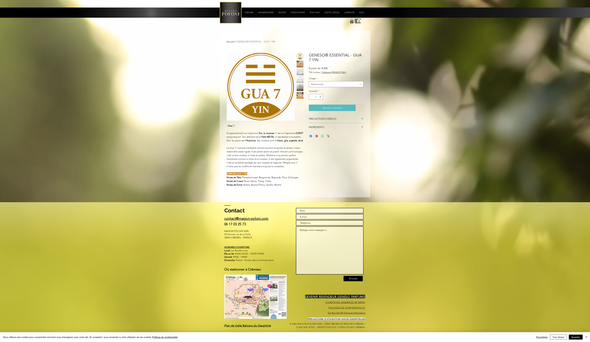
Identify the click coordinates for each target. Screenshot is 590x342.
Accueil (231, 41)
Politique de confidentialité (165, 337)
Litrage (313, 78)
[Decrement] (311, 96)
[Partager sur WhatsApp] (322, 136)
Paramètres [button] (541, 337)
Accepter (575, 337)
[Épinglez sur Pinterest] (317, 136)
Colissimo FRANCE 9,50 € (334, 72)
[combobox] (336, 84)
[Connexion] (358, 21)
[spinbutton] (316, 96)
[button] (249, 12)
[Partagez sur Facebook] (311, 136)
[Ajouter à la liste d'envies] (360, 108)
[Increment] (321, 96)
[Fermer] (586, 337)
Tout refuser (558, 337)
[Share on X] (328, 136)
